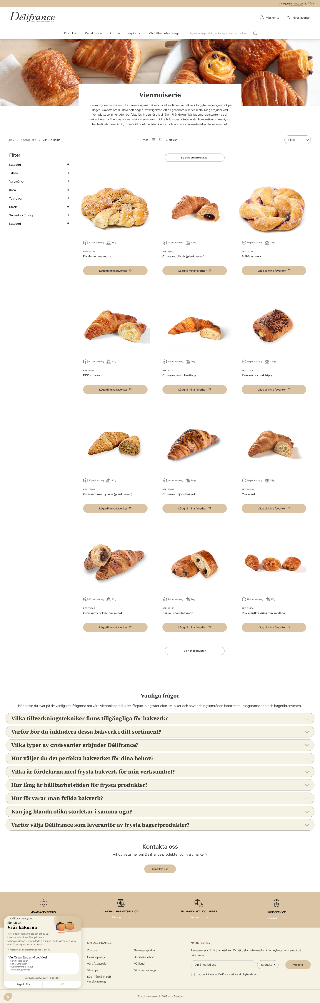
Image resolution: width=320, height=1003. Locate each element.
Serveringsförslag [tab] (21, 215)
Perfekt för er (94, 33)
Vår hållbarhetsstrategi (164, 33)
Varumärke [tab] (16, 181)
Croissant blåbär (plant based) (183, 256)
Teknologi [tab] (15, 198)
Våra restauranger (146, 970)
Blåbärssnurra (251, 256)
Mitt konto (272, 18)
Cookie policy (96, 957)
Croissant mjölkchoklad (178, 494)
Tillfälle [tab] (13, 173)
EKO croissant (93, 375)
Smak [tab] (13, 207)
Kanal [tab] (12, 190)
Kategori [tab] (15, 165)
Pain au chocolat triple (257, 375)
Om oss (115, 33)
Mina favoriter (301, 18)
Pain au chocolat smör (177, 613)
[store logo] (32, 17)
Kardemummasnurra (97, 256)
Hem (12, 140)
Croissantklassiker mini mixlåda (263, 613)
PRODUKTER (29, 140)
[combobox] (224, 33)
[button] (115, 270)
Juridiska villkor (144, 957)
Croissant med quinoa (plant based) (107, 494)
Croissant (248, 494)
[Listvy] (160, 140)
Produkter (71, 33)
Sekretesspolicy (144, 950)
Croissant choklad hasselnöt (102, 613)
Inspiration (134, 33)
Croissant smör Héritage (179, 375)
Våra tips (92, 970)
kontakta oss (296, 3)
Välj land (139, 963)
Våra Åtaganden (97, 963)
